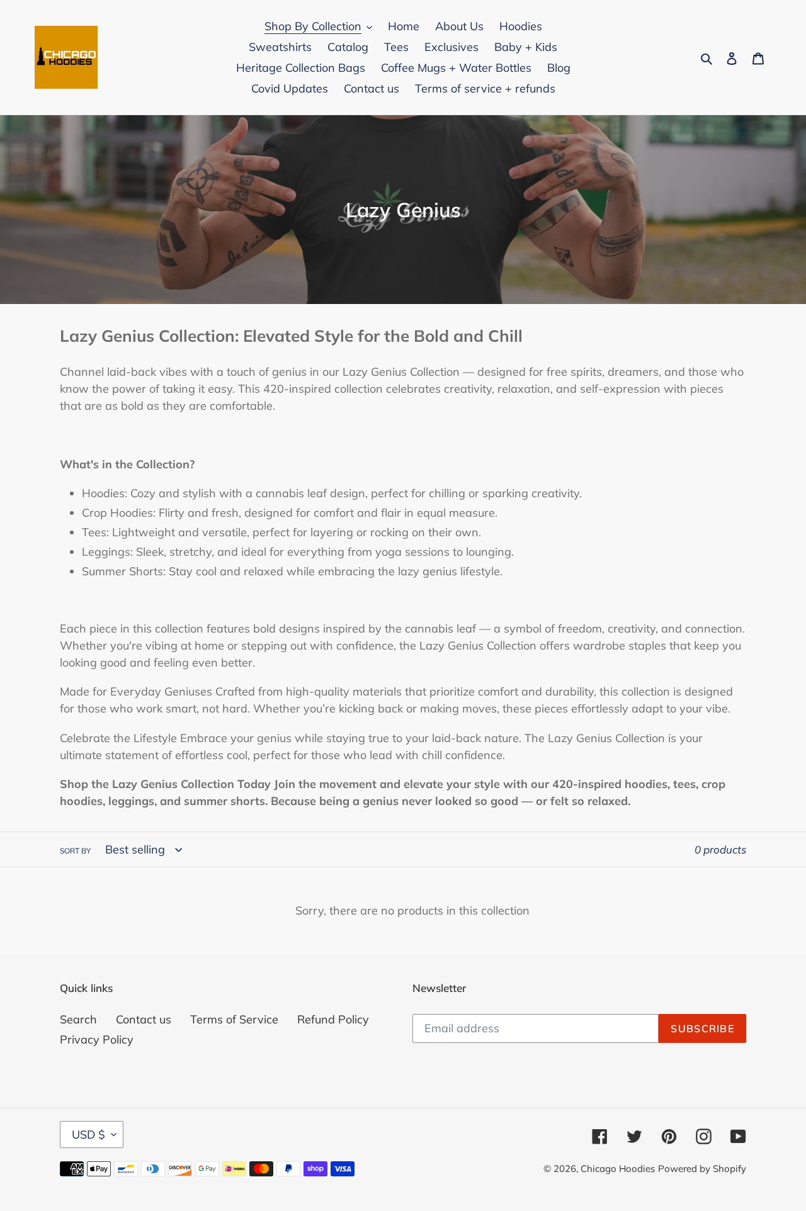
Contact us (143, 1019)
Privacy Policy (96, 1039)
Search (78, 1019)
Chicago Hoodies (618, 1168)
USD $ (88, 1134)
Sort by (75, 850)
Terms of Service (234, 1019)
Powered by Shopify (702, 1168)
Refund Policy (333, 1019)
